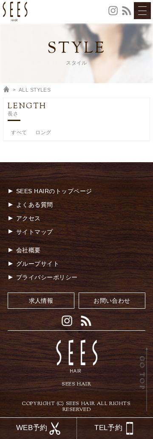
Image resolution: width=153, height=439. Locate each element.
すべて (19, 132)
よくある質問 (34, 204)
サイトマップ (34, 231)
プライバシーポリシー (47, 277)
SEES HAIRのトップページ (54, 191)
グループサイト (37, 263)
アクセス (28, 218)
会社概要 (28, 250)
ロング (43, 132)
